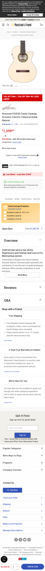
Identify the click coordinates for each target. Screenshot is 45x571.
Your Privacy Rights (10, 552)
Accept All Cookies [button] (32, 15)
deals (23, 20)
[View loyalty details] (38, 166)
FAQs (5, 517)
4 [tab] (21, 86)
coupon (31, 20)
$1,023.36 (34, 229)
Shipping (7, 504)
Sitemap (38, 552)
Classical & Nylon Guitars (28, 32)
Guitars (15, 32)
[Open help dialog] (4, 559)
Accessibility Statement (11, 554)
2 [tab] (18, 86)
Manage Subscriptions (13, 530)
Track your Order (10, 498)
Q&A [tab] (7, 300)
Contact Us (8, 402)
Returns (6, 511)
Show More (22, 275)
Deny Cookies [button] (12, 15)
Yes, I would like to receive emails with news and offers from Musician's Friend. (21, 440)
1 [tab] (16, 86)
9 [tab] (29, 86)
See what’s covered (14, 209)
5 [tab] (23, 86)
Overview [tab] (11, 241)
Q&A (16, 124)
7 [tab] (26, 86)
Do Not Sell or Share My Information (14, 548)
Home (9, 32)
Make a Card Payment (12, 524)
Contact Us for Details (11, 371)
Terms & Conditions (30, 550)
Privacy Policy (23, 4)
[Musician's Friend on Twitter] (20, 540)
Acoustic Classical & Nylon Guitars (22, 35)
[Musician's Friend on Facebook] (16, 540)
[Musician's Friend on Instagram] (29, 540)
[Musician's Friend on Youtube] (25, 540)
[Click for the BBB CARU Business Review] (22, 559)
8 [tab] (28, 86)
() (7, 124)
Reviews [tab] (10, 288)
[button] (41, 24)
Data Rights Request (35, 548)
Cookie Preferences (28, 11)
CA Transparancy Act (26, 552)
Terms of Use (15, 11)
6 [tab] (24, 86)
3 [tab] (19, 86)
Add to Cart (32, 567)
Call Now (14, 490)
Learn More (8, 340)
